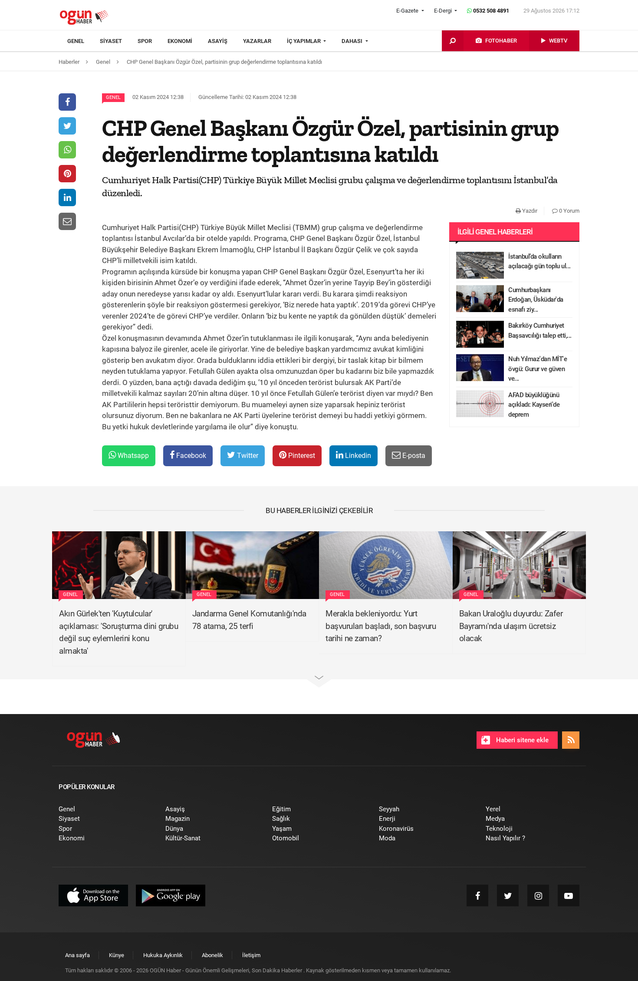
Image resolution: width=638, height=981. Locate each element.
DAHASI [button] (353, 41)
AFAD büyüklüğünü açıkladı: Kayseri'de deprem (533, 404)
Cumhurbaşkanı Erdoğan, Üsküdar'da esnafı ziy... (535, 299)
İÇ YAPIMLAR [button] (304, 41)
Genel (113, 97)
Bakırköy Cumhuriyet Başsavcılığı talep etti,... (540, 330)
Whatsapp (132, 455)
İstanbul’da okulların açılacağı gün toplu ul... (539, 261)
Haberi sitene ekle (521, 740)
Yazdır (529, 210)
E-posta (413, 455)
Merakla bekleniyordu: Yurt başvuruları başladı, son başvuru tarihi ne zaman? (381, 626)
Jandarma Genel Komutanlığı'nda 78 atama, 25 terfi (249, 620)
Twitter (246, 455)
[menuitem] (83, 41)
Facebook (190, 455)
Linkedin (357, 455)
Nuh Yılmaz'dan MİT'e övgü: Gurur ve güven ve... (537, 368)
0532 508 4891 (490, 10)
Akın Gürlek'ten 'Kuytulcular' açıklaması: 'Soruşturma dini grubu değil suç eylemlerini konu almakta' (118, 632)
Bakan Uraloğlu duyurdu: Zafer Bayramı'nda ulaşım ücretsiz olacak (511, 626)
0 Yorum (568, 210)
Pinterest (300, 455)
